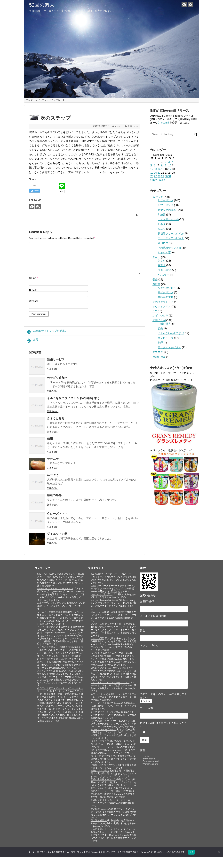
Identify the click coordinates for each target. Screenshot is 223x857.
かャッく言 (164, 252)
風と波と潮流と (99, 820)
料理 (160, 342)
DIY (154, 311)
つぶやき (95, 653)
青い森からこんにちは (102, 808)
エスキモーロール (168, 219)
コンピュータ (165, 338)
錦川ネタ (163, 243)
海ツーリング (165, 205)
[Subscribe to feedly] (184, 4)
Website (34, 301)
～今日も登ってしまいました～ (107, 829)
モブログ (157, 352)
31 (169, 176)
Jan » (162, 179)
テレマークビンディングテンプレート (45, 100)
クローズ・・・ (57, 513)
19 (151, 172)
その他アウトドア (162, 302)
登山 (155, 279)
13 (155, 169)
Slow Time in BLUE (100, 612)
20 (155, 172)
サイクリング (165, 292)
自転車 (156, 284)
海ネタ (162, 228)
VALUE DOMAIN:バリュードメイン (55, 588)
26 (151, 176)
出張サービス (56, 359)
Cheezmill (163, 122)
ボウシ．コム (44, 662)
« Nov (153, 179)
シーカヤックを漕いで (102, 703)
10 (169, 165)
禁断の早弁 (54, 495)
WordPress (158, 356)
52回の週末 (41, 5)
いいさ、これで (99, 623)
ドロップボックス (46, 626)
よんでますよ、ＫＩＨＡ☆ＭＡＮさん (110, 682)
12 (151, 169)
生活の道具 (164, 323)
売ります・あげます (169, 347)
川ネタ (162, 224)
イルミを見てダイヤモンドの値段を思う (73, 398)
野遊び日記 (96, 800)
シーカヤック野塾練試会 (49, 612)
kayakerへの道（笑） (101, 594)
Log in (146, 756)
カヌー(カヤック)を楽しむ (104, 694)
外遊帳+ (95, 764)
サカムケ (53, 458)
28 (159, 176)
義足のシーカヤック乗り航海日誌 (108, 791)
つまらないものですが (171, 333)
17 (169, 169)
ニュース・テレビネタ (171, 238)
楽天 (35, 339)
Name (33, 278)
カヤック (157, 197)
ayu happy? (97, 573)
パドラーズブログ (100, 741)
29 (162, 176)
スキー (156, 257)
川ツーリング (165, 200)
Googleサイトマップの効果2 (49, 330)
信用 (50, 438)
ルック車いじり (167, 287)
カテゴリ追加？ (57, 377)
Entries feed (149, 758)
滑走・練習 (164, 270)
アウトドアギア (161, 306)
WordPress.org (150, 764)
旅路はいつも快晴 (100, 770)
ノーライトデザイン (47, 647)
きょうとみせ (56, 418)
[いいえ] (219, 852)
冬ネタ (162, 260)
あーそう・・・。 (59, 475)
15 (162, 169)
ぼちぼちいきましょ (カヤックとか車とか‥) (113, 667)
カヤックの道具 (167, 209)
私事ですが (159, 320)
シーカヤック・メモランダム (105, 711)
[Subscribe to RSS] (190, 4)
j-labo (93, 585)
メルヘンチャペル (46, 670)
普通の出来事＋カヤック (103, 779)
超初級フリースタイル (171, 233)
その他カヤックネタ (169, 247)
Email (33, 289)
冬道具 (162, 265)
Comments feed (151, 761)
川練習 (162, 214)
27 (155, 176)
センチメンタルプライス (103, 729)
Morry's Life (97, 600)
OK (191, 852)
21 (159, 172)
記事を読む (52, 369)
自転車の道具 (165, 297)
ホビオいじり (160, 315)
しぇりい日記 (97, 638)
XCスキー (163, 274)
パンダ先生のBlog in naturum (106, 750)
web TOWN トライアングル (51, 603)
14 (159, 169)
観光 (160, 328)
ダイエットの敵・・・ (61, 533)
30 (166, 176)
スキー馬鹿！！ (99, 720)
